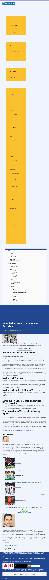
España (8, 14)
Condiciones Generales (18, 574)
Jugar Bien (27, 574)
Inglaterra (9, 41)
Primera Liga (14, 160)
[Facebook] (19, 512)
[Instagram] (28, 512)
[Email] (25, 512)
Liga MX (14, 179)
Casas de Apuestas (13, 208)
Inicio (8, 8)
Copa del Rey (12, 32)
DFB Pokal (14, 127)
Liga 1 (13, 140)
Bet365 (13, 212)
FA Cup (11, 58)
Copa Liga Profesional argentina (18, 192)
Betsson (13, 219)
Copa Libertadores (15, 173)
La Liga (11, 18)
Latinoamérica (12, 169)
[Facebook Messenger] (30, 512)
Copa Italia (14, 101)
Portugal (11, 156)
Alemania (11, 110)
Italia (11, 90)
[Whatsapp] (23, 512)
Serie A (13, 94)
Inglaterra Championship (14, 51)
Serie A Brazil (15, 186)
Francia (11, 136)
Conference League (13, 77)
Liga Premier (12, 45)
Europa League (13, 71)
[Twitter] (21, 512)
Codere (13, 225)
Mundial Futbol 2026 (19, 500)
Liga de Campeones (11, 67)
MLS (13, 199)
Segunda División (13, 25)
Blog (10, 241)
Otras (8, 86)
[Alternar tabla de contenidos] (29, 349)
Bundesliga (14, 114)
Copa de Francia (15, 147)
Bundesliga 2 (14, 120)
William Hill (14, 232)
